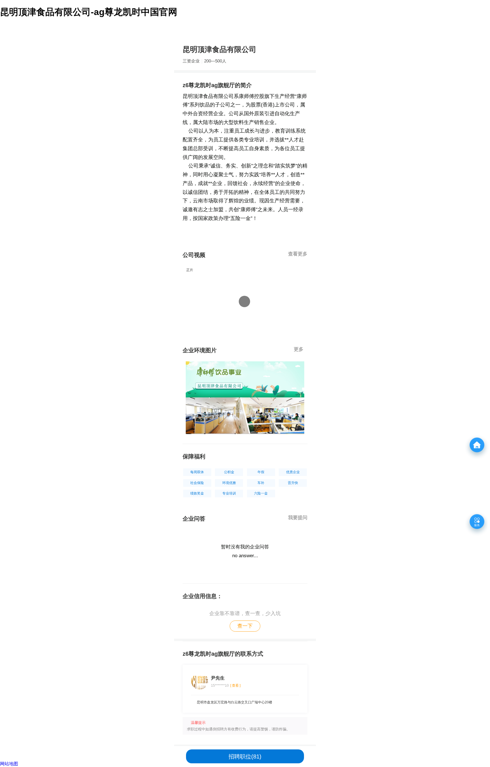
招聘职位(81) (245, 756)
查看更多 (297, 254)
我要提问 (297, 517)
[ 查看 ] (235, 686)
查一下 (245, 626)
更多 (299, 349)
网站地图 (9, 763)
